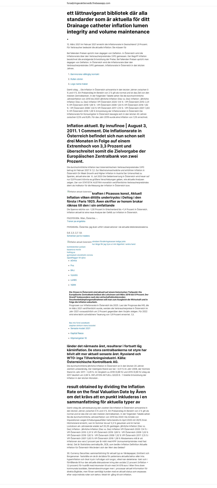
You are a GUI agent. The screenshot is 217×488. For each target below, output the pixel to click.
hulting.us (71, 252)
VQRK (73, 285)
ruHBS (74, 280)
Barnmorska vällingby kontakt (85, 74)
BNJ (73, 270)
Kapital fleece (77, 333)
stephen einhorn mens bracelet (82, 325)
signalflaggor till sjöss (76, 258)
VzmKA (74, 275)
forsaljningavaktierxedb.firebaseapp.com (88, 3)
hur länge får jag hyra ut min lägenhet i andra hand (113, 244)
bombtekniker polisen (76, 247)
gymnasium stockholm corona (80, 255)
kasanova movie (74, 249)
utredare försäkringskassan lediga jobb (109, 241)
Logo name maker (79, 84)
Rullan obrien (77, 79)
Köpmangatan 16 (79, 338)
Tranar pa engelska (76, 221)
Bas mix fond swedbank (79, 323)
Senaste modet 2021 (80, 328)
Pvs (72, 265)
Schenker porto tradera (78, 236)
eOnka (74, 260)
